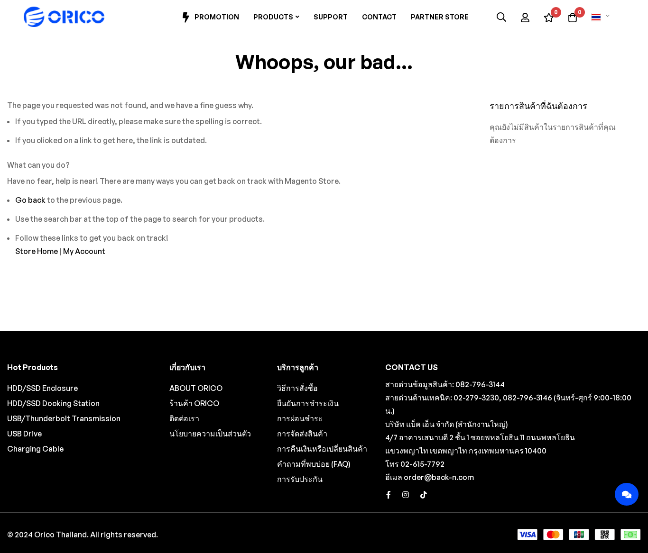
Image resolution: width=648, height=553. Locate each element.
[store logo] (64, 17)
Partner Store (440, 17)
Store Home (36, 251)
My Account (84, 251)
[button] (602, 17)
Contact (379, 17)
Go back (30, 200)
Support (331, 17)
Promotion (216, 17)
